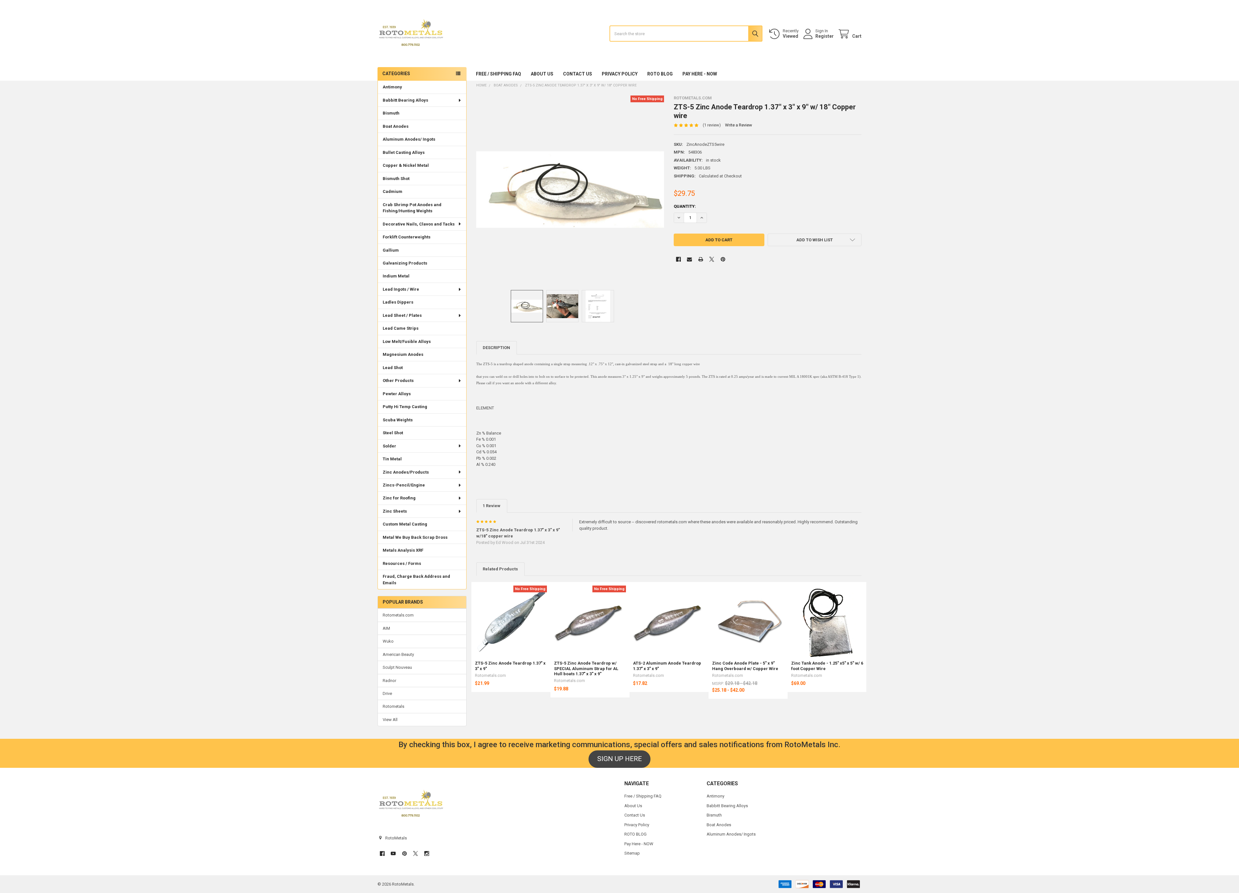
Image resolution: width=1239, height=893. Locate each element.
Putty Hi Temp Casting (405, 406)
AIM (386, 628)
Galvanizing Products (405, 263)
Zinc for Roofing (399, 498)
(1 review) (712, 125)
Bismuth (391, 113)
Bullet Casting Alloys (404, 152)
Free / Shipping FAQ (498, 73)
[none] (570, 189)
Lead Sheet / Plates (402, 315)
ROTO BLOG (660, 73)
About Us (542, 73)
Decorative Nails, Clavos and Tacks (419, 224)
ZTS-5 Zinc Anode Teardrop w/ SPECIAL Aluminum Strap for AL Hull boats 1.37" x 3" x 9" (586, 668)
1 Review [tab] (491, 505)
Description (496, 347)
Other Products (398, 380)
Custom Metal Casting (405, 524)
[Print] (700, 259)
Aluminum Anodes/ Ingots (409, 139)
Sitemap (632, 853)
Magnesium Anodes (403, 354)
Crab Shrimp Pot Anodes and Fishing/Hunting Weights (412, 208)
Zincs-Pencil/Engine (404, 485)
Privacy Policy (620, 73)
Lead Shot (393, 367)
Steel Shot (393, 432)
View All (390, 719)
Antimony (392, 87)
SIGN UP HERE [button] (619, 759)
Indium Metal (396, 276)
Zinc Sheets (395, 511)
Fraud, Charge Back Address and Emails (416, 579)
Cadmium (392, 191)
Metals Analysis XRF (403, 550)
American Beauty (398, 654)
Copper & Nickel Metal (406, 165)
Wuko (388, 641)
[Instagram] (426, 853)
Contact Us (577, 73)
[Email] (689, 259)
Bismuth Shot (396, 178)
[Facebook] (678, 259)
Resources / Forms (402, 563)
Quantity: (685, 206)
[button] (814, 240)
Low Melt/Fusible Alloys (407, 341)
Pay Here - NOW (699, 73)
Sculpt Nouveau (397, 667)
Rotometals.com (398, 615)
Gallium (391, 250)
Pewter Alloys (397, 393)
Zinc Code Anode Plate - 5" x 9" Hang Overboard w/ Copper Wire (745, 666)
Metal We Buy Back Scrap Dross (415, 537)
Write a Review (738, 125)
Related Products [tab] (500, 569)
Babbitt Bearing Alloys (405, 100)
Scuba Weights (398, 419)
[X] (711, 259)
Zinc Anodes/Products (406, 472)
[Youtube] (393, 853)
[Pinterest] (723, 259)
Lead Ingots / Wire (401, 289)
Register (824, 36)
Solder (389, 446)
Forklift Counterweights (406, 237)
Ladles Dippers (398, 302)
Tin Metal (392, 459)
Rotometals (393, 706)
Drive (387, 693)
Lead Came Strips (400, 328)
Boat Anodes (395, 126)
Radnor (389, 680)
